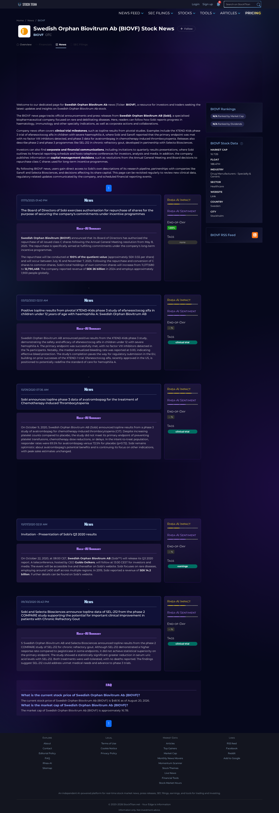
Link (213, 196)
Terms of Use (108, 743)
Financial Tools (170, 778)
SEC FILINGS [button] (159, 13)
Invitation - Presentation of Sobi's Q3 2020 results (59, 534)
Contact (47, 748)
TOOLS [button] (206, 13)
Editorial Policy (47, 753)
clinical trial (182, 342)
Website (216, 192)
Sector (215, 182)
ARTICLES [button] (228, 13)
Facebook (231, 748)
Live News (170, 773)
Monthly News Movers (170, 758)
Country (216, 202)
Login (195, 4)
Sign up (208, 4)
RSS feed (232, 743)
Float (214, 159)
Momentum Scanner (170, 763)
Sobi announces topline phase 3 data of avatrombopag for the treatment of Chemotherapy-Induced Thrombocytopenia (79, 401)
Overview (26, 44)
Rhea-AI (47, 763)
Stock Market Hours (170, 782)
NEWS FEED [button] (129, 13)
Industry (217, 169)
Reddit (232, 753)
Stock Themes (170, 768)
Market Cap (218, 150)
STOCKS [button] (185, 13)
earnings (182, 566)
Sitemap (47, 768)
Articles (170, 743)
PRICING (253, 13)
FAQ (47, 758)
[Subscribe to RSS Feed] (255, 235)
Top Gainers (170, 748)
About (47, 743)
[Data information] (241, 143)
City (213, 211)
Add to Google (232, 758)
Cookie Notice (109, 748)
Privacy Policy (109, 753)
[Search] (258, 4)
